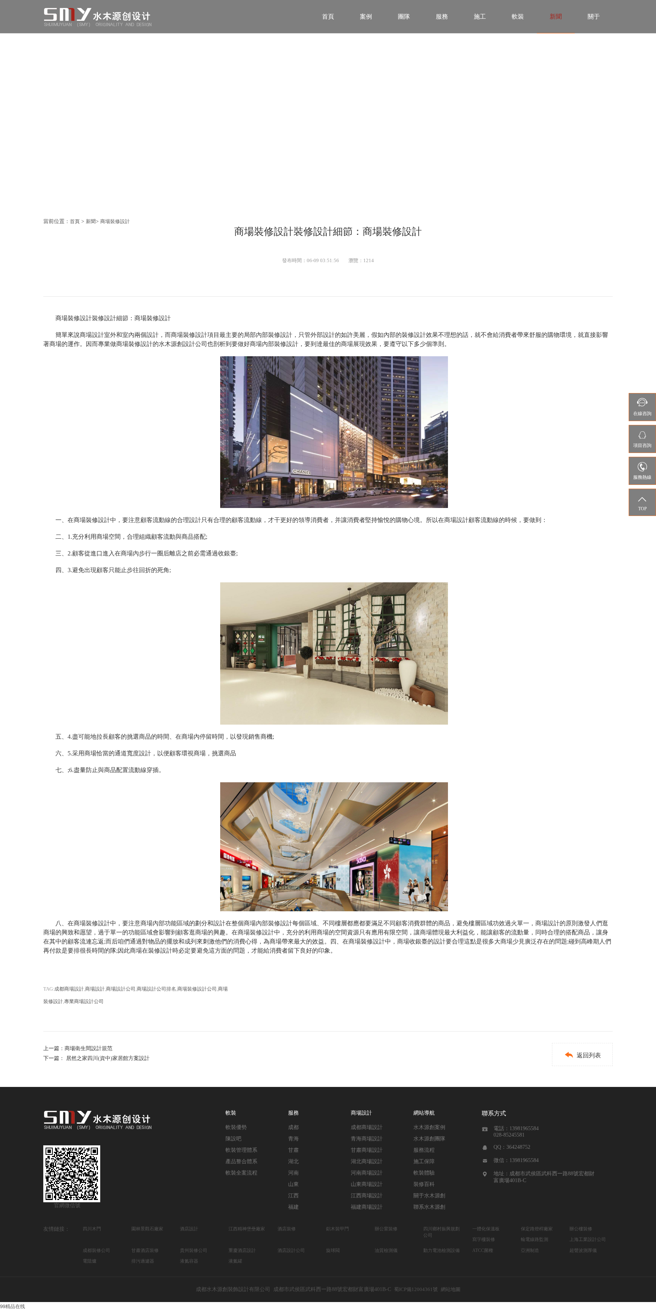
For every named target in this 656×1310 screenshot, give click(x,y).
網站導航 (424, 1113)
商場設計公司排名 (156, 989)
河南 (293, 1173)
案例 (366, 16)
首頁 (328, 16)
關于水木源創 (429, 1195)
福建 (293, 1207)
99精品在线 (12, 1306)
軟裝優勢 (236, 1127)
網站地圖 (450, 1289)
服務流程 (424, 1150)
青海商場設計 (367, 1139)
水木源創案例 (429, 1127)
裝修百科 (424, 1184)
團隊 (404, 16)
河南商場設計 (367, 1173)
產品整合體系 (241, 1161)
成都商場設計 (69, 989)
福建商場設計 (367, 1207)
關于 (594, 16)
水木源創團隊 (429, 1139)
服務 (442, 16)
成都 (293, 1127)
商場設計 (95, 989)
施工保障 (424, 1161)
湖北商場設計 (367, 1161)
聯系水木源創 (429, 1207)
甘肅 (293, 1150)
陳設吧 (233, 1139)
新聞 (556, 16)
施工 (480, 16)
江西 (293, 1195)
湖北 (293, 1161)
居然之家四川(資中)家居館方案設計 (108, 1058)
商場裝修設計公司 (197, 989)
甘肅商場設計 (367, 1150)
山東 (293, 1184)
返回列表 (582, 1055)
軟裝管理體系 (241, 1150)
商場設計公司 (121, 989)
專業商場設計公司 (84, 1001)
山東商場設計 (367, 1184)
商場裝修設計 (115, 221)
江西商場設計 (367, 1195)
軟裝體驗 (424, 1173)
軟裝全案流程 (241, 1173)
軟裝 (518, 16)
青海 (293, 1139)
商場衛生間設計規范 (88, 1048)
